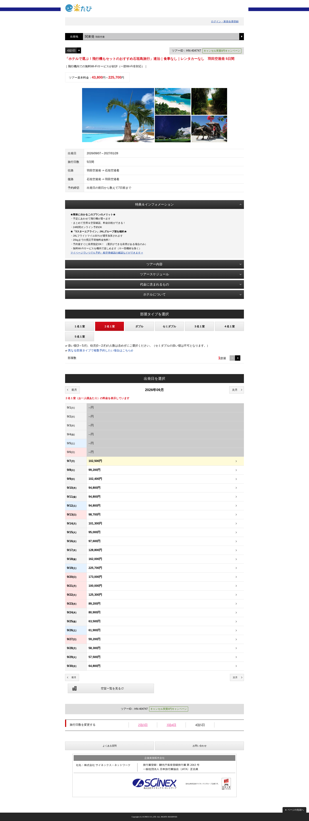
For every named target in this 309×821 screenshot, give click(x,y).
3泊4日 (171, 725)
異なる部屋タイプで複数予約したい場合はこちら (99, 350)
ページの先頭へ (296, 810)
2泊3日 (143, 725)
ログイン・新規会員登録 (225, 21)
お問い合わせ (200, 745)
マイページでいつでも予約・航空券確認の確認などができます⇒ (106, 252)
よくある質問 (110, 745)
